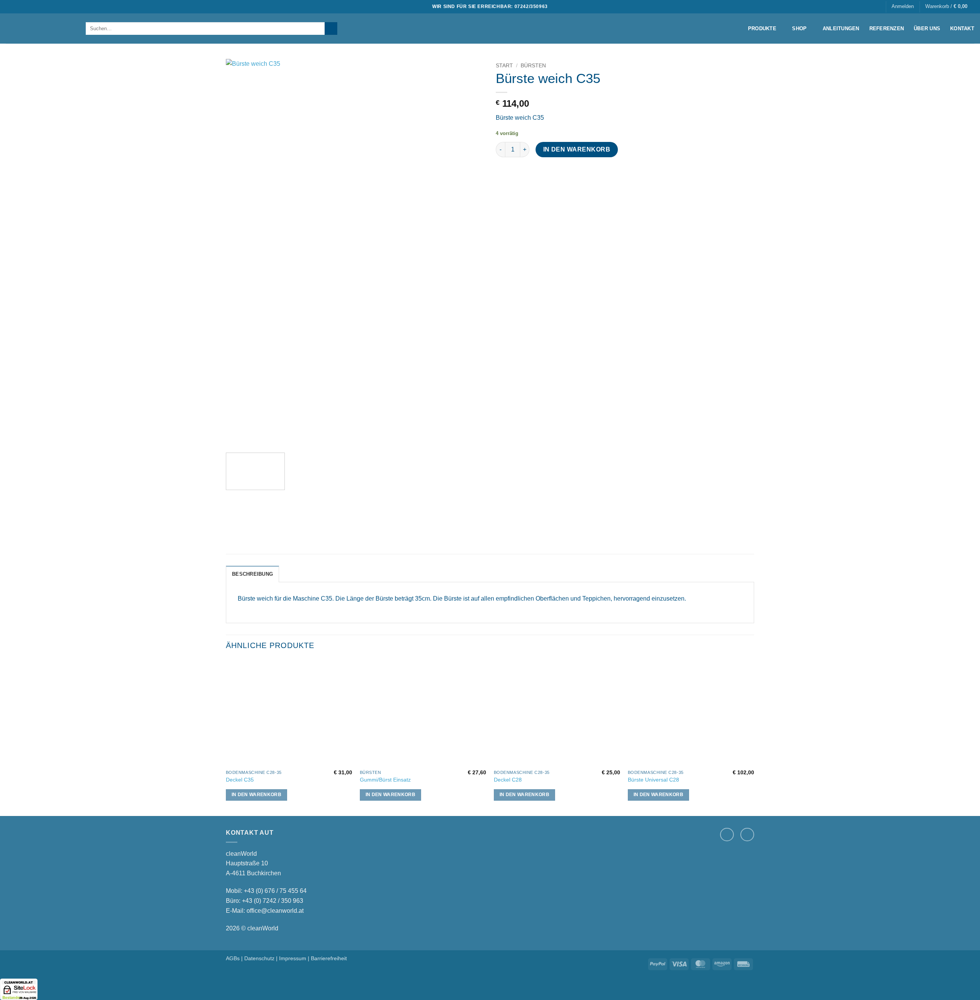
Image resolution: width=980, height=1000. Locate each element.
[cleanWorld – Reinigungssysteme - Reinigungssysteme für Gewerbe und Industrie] (40, 28)
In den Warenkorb (576, 149)
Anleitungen (841, 28)
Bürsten (533, 65)
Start (504, 65)
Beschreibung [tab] (252, 574)
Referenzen (886, 28)
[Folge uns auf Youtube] (747, 835)
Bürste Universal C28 (653, 780)
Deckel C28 (508, 780)
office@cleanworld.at (275, 910)
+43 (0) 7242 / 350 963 (272, 900)
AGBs (233, 958)
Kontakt (962, 28)
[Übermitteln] (331, 28)
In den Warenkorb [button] (257, 794)
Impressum (292, 958)
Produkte (762, 28)
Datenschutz (259, 958)
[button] (903, 6)
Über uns (927, 28)
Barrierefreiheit (329, 958)
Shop (799, 28)
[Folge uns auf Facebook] (727, 835)
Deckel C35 (240, 780)
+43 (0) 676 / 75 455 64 (275, 891)
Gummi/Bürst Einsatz (385, 780)
